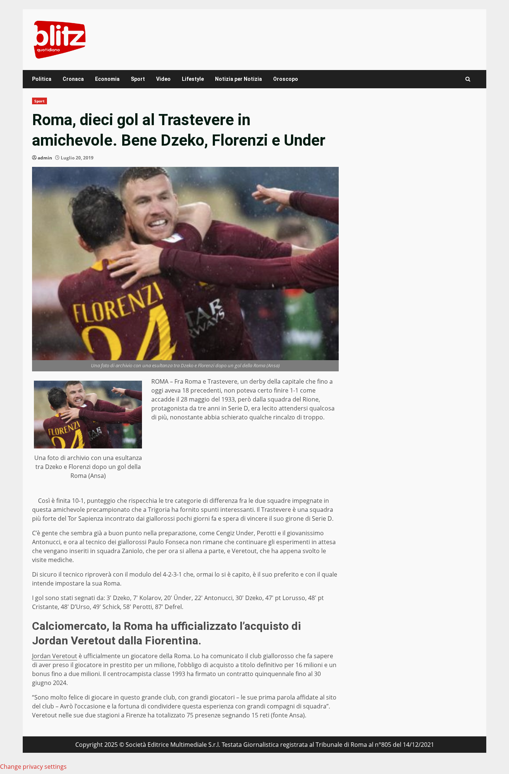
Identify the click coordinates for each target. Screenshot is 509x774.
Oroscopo (285, 79)
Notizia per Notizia (238, 79)
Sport (138, 79)
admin (45, 158)
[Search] (467, 79)
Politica (41, 79)
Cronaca (73, 79)
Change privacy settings (33, 766)
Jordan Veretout (54, 656)
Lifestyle (193, 79)
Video (163, 79)
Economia (107, 79)
